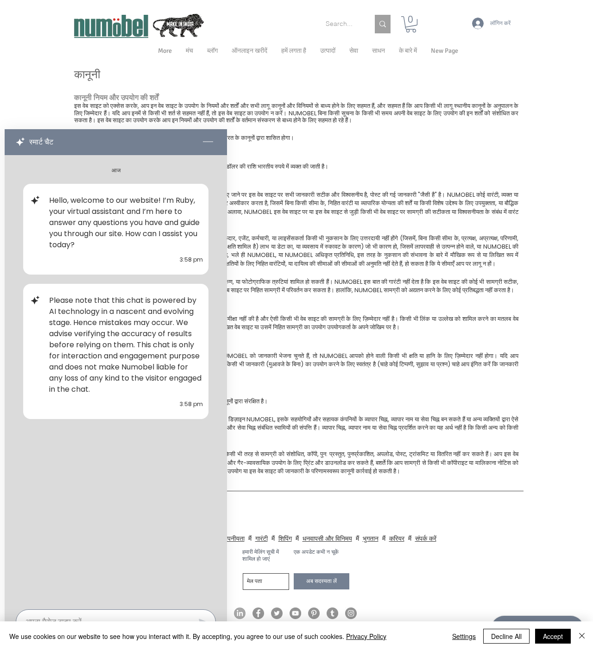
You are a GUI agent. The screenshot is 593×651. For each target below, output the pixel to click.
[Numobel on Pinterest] (314, 613)
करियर (396, 538)
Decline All (506, 636)
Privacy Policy (366, 636)
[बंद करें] (581, 636)
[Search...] (383, 24)
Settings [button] (464, 636)
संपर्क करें (425, 538)
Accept (553, 636)
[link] (411, 24)
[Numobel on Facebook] (258, 613)
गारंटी (261, 538)
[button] (408, 51)
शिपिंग (285, 538)
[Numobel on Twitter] (277, 613)
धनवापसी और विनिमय (327, 538)
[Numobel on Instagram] (351, 613)
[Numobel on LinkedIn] (240, 613)
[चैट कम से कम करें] (208, 142)
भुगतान (371, 538)
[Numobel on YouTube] (295, 613)
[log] (116, 379)
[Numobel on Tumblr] (332, 613)
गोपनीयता (234, 538)
